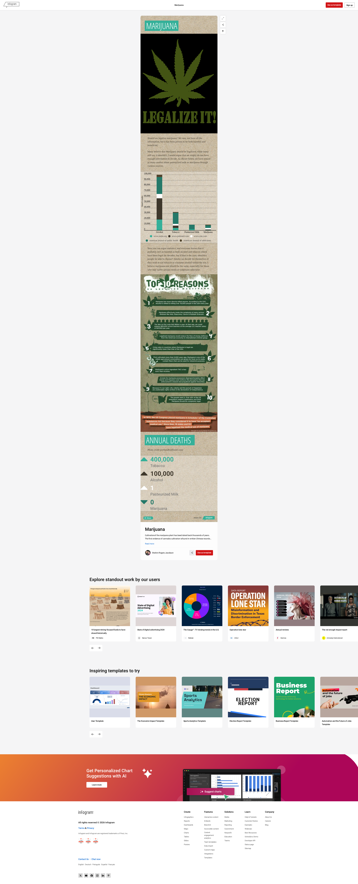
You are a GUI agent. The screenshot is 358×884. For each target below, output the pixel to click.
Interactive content (211, 817)
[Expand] (223, 18)
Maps (186, 829)
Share (149, 518)
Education (228, 837)
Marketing (228, 821)
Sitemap (248, 848)
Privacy (90, 828)
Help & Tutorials (250, 817)
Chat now (96, 859)
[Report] (223, 31)
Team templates (210, 842)
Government (229, 829)
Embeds (207, 821)
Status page (249, 844)
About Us (268, 817)
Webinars (248, 829)
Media (226, 817)
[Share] (223, 24)
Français (111, 864)
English (81, 864)
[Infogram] (11, 5)
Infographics (188, 817)
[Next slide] (99, 648)
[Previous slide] (92, 648)
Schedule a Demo (251, 837)
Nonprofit (227, 833)
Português (96, 864)
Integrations (208, 854)
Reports (187, 821)
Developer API (250, 840)
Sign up (349, 5)
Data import (208, 846)
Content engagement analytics (209, 835)
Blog (266, 825)
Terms (81, 828)
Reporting (228, 825)
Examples (248, 825)
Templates (208, 858)
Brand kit (207, 825)
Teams (227, 840)
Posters (187, 844)
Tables (186, 837)
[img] (159, 225)
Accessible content (211, 829)
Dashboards (188, 825)
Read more (149, 544)
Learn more (97, 785)
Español (104, 864)
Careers (268, 821)
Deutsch (88, 864)
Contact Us (83, 859)
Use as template (334, 5)
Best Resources (251, 833)
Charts (186, 833)
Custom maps (209, 850)
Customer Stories (251, 821)
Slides (186, 840)
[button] (159, 236)
